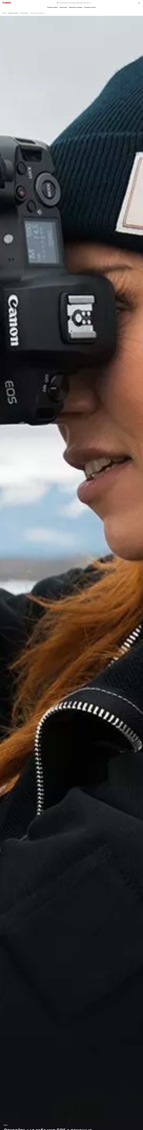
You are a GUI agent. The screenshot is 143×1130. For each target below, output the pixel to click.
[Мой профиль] (139, 3)
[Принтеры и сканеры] (83, 7)
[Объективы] (67, 7)
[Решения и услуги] (96, 7)
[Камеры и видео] (58, 7)
